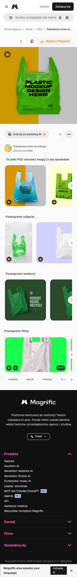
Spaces (9, 461)
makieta (13, 379)
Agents (12, 496)
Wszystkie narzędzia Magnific (23, 511)
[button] (38, 436)
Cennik (44, 6)
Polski (38, 436)
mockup (47, 379)
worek (30, 379)
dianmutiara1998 (23, 150)
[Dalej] (60, 134)
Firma (8, 533)
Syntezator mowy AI (17, 481)
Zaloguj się (62, 6)
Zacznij (9, 522)
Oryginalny (28, 55)
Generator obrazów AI (18, 471)
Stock (29, 29)
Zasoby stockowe (15, 486)
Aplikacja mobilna (16, 506)
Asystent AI (11, 466)
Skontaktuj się (15, 545)
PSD (39, 29)
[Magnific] (38, 403)
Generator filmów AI (17, 476)
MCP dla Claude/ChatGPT (25, 491)
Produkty (11, 454)
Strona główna (12, 29)
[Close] (71, 570)
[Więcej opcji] (21, 41)
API (6, 501)
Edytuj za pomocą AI (24, 135)
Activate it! (58, 570)
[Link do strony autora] (7, 148)
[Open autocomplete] (9, 17)
